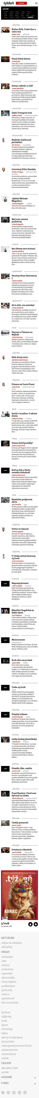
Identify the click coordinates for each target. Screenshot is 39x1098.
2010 (5, 18)
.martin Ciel (16, 742)
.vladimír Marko (17, 419)
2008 (17, 18)
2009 (11, 18)
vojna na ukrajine (12, 943)
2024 (17, 12)
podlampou (8, 986)
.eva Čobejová (17, 615)
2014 (16, 16)
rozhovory (16, 215)
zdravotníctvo (10, 1050)
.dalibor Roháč (17, 115)
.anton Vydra (16, 825)
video (5, 1033)
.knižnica (28, 586)
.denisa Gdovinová (18, 446)
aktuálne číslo (10, 1068)
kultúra (15, 579)
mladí (5, 1058)
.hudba (25, 663)
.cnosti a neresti (31, 798)
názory (15, 244)
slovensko (16, 54)
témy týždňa (9, 981)
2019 (17, 14)
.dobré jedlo (28, 852)
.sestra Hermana (18, 561)
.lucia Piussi (16, 387)
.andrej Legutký (17, 531)
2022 (28, 12)
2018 (22, 14)
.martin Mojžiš (17, 281)
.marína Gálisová (18, 251)
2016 (5, 16)
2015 (11, 16)
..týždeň (29, 204)
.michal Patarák (17, 717)
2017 (28, 14)
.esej (25, 504)
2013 (22, 16)
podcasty (7, 990)
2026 (5, 12)
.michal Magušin (18, 204)
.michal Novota (17, 337)
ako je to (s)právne (12, 1037)
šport (5, 1025)
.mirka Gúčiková (17, 308)
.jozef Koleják (17, 852)
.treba (14, 690)
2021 (5, 14)
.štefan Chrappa (18, 172)
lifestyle (16, 683)
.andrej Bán (16, 61)
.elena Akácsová (17, 798)
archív (30, 17)
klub (14, 328)
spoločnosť (17, 271)
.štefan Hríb (16, 34)
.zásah (27, 717)
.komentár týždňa (30, 115)
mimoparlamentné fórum (17, 1045)
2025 (11, 12)
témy (14, 438)
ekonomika (17, 135)
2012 (27, 16)
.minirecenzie (16, 642)
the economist (10, 1002)
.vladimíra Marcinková (20, 360)
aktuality (7, 947)
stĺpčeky (16, 25)
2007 (23, 18)
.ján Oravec (16, 145)
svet (4, 961)
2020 (11, 14)
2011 (33, 16)
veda (4, 1020)
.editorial (26, 34)
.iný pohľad (27, 145)
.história (29, 419)
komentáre (8, 1041)
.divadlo (27, 615)
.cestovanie (29, 337)
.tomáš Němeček (18, 88)
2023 (23, 12)
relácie (5, 994)
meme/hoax (9, 1054)
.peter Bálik (16, 663)
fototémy (7, 1029)
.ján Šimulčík (16, 504)
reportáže (7, 973)
